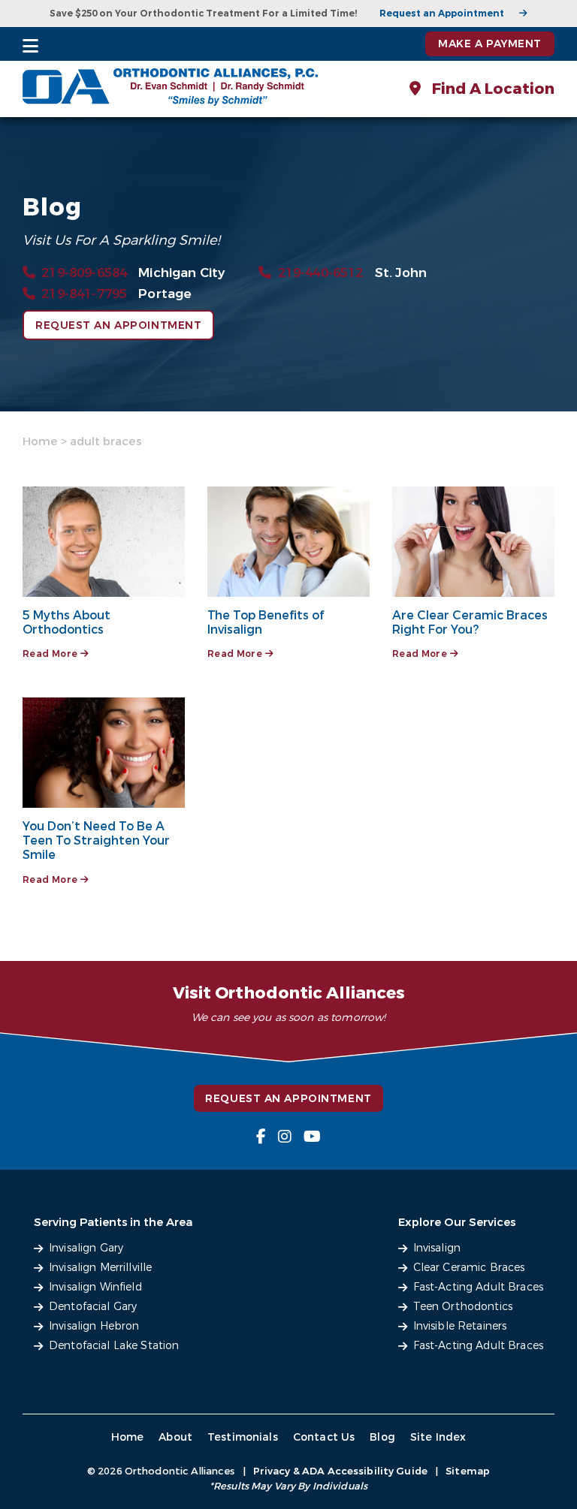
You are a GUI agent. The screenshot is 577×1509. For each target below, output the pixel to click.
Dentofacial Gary (93, 1307)
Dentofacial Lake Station (114, 1346)
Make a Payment (490, 44)
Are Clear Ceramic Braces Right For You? (470, 622)
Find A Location (491, 89)
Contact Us (324, 1437)
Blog (382, 1437)
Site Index (438, 1437)
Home (40, 441)
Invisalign (437, 1248)
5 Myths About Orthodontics (66, 622)
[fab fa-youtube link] (312, 1137)
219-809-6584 (84, 273)
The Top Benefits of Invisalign (265, 622)
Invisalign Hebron (94, 1326)
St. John (401, 273)
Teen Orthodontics (462, 1307)
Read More (51, 654)
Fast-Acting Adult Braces (478, 1287)
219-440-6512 (320, 273)
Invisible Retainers (460, 1326)
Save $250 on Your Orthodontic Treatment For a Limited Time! (203, 14)
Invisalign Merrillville (100, 1268)
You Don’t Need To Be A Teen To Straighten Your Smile (96, 840)
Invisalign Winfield (95, 1287)
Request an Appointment (441, 14)
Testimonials (242, 1437)
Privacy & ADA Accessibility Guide (340, 1471)
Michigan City (181, 273)
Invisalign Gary (86, 1248)
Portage (165, 294)
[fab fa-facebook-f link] (261, 1137)
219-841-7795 (84, 294)
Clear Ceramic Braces (469, 1268)
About (175, 1437)
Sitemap (468, 1471)
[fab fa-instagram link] (285, 1137)
